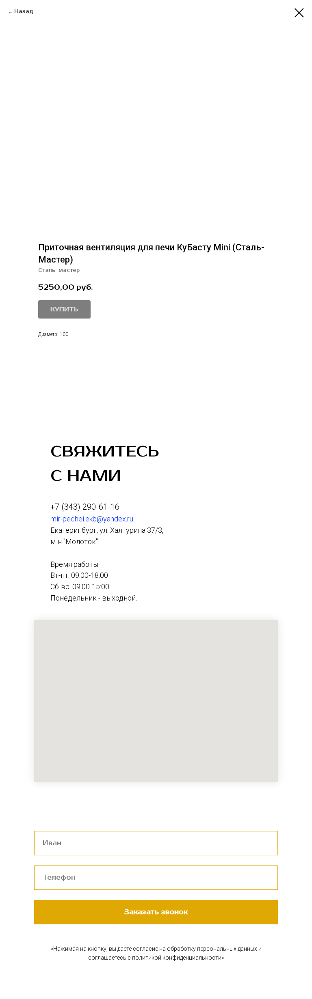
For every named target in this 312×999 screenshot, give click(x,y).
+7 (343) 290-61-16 (84, 507)
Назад (23, 12)
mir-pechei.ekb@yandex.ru (91, 519)
